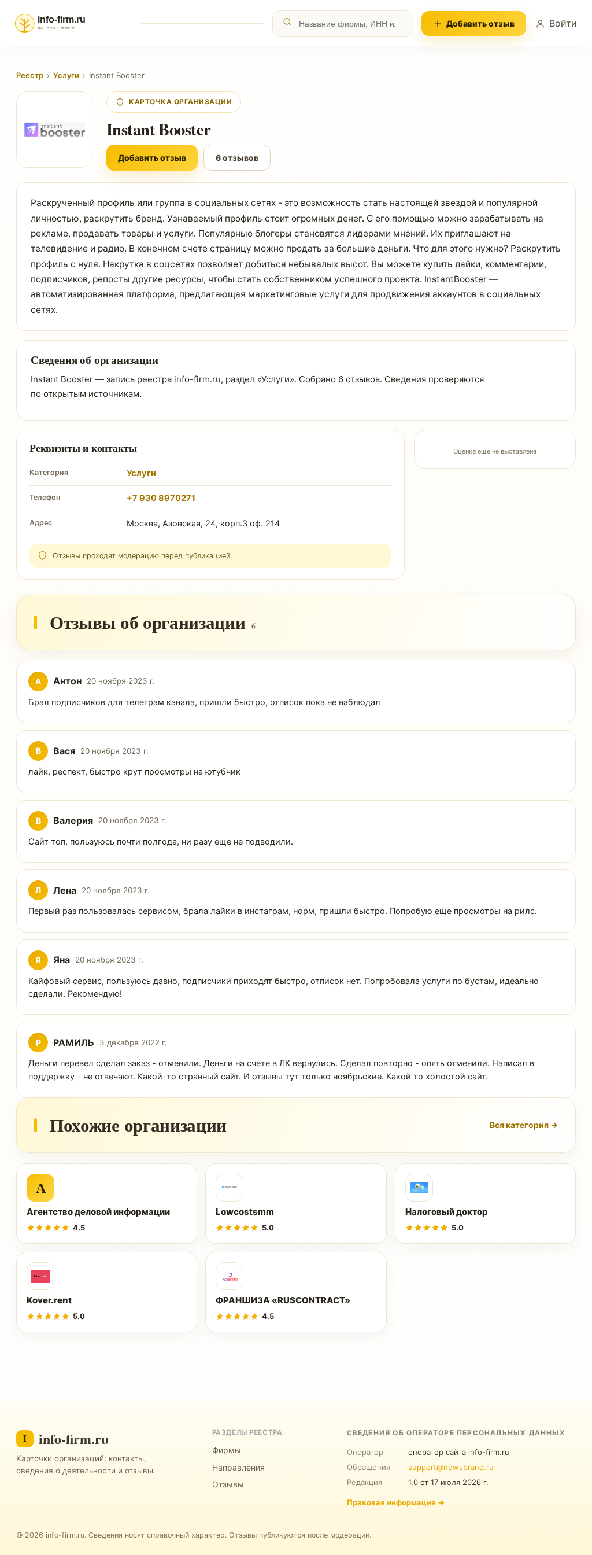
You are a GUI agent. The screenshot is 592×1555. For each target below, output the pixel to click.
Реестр (29, 75)
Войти (563, 23)
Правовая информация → (396, 1502)
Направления (238, 1467)
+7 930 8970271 (161, 498)
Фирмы (226, 1450)
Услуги (66, 75)
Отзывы (228, 1484)
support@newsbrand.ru (451, 1467)
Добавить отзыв (480, 23)
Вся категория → (524, 1125)
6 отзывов (237, 158)
